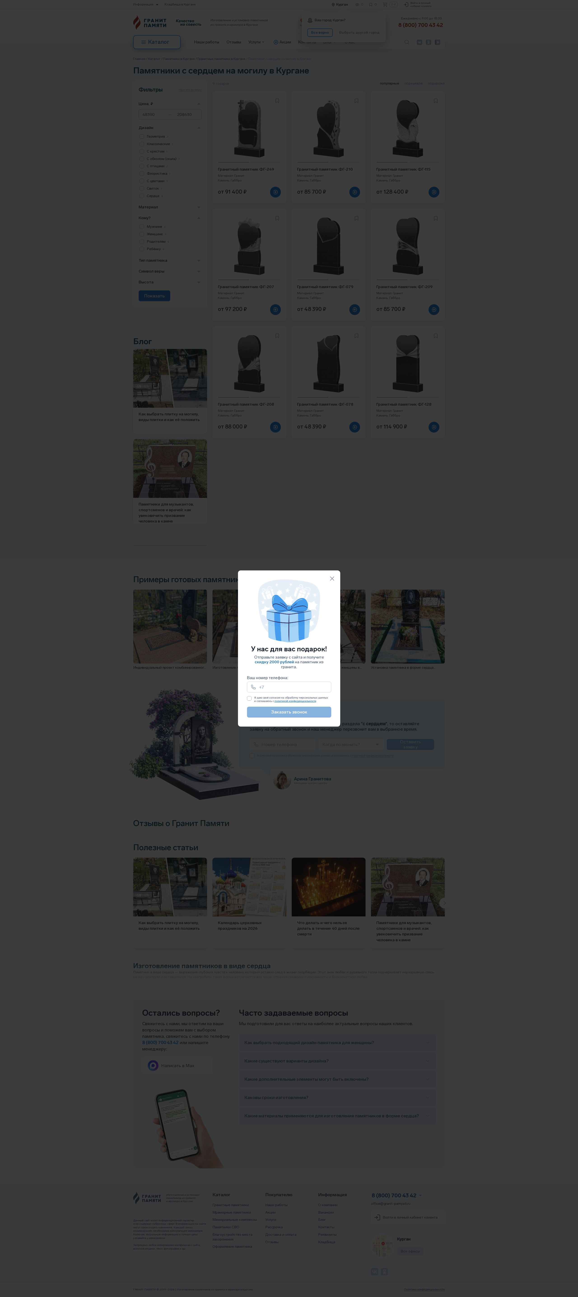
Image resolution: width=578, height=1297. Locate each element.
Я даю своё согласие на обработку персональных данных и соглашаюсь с (291, 699)
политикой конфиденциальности (295, 701)
